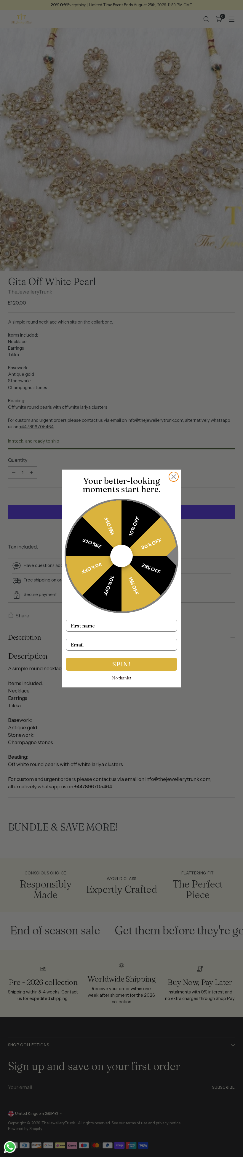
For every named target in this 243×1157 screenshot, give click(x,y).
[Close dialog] (173, 476)
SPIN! (121, 664)
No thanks (121, 678)
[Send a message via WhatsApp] (10, 1147)
